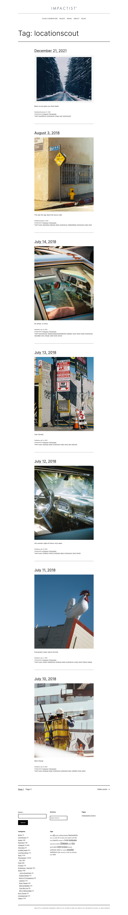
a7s (54, 835)
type (69, 444)
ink (63, 840)
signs (86, 225)
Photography (52, 114)
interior (79, 333)
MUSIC (62, 18)
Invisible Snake (22, 850)
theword (85, 662)
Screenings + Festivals (25, 868)
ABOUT (77, 18)
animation (65, 835)
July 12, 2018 (45, 461)
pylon (69, 771)
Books (20, 835)
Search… (21, 812)
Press (19, 863)
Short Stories (22, 893)
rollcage (47, 335)
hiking (51, 840)
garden (69, 837)
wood (51, 854)
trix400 (67, 852)
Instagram (46, 114)
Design (20, 840)
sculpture (64, 849)
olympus (58, 843)
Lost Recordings (23, 853)
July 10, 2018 (45, 679)
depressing (46, 225)
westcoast (74, 444)
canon (40, 225)
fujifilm (63, 837)
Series (20, 870)
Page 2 (29, 789)
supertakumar (63, 852)
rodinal (58, 849)
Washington (74, 852)
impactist (55, 840)
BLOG (83, 18)
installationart (51, 662)
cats (53, 837)
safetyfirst (74, 771)
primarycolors (81, 225)
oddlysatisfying (72, 225)
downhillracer (42, 116)
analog (61, 835)
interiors (51, 553)
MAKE (69, 18)
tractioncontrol (67, 116)
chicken (45, 662)
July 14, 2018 (45, 241)
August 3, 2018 (47, 133)
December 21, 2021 (50, 51)
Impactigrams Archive (88, 815)
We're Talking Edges (25, 891)
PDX (73, 843)
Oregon (57, 116)
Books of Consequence (26, 878)
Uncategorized (22, 896)
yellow (83, 771)
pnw (61, 116)
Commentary (22, 837)
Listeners (22, 881)
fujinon (66, 837)
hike (76, 837)
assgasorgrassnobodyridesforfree (57, 333)
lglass (57, 225)
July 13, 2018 (45, 352)
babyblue (69, 333)
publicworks (64, 771)
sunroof (60, 335)
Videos (20, 898)
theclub (78, 553)
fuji (60, 837)
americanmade (43, 333)
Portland (64, 847)
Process (20, 865)
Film (20, 860)
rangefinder (53, 849)
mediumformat (53, 843)
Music (20, 855)
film (59, 837)
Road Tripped (23, 883)
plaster (55, 847)
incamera (60, 840)
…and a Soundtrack (25, 873)
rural (61, 849)
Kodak (66, 840)
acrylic (57, 835)
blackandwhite (73, 835)
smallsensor (53, 852)
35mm (51, 835)
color (56, 837)
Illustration (21, 843)
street (90, 225)
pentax (51, 847)
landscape (52, 225)
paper (69, 843)
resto (42, 335)
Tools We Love (23, 888)
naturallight (37, 335)
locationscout (50, 116)
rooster (76, 662)
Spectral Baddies (24, 886)
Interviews (21, 848)
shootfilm (70, 850)
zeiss (54, 854)
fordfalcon (46, 553)
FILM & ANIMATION (50, 18)
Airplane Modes (24, 875)
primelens (70, 847)
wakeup (90, 662)
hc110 (73, 837)
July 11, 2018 (45, 570)
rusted (51, 335)
